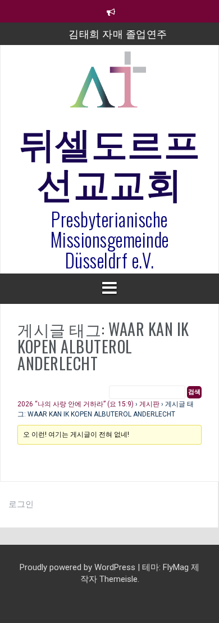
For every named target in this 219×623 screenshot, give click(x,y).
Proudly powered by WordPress (79, 567)
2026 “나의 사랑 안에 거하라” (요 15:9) (75, 404)
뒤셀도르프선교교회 (109, 161)
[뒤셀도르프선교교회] (109, 84)
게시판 (149, 404)
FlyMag (176, 567)
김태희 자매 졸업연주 (118, 33)
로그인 (21, 504)
